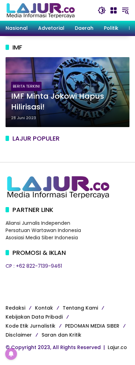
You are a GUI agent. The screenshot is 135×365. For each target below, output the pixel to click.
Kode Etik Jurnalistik (30, 325)
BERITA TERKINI (26, 86)
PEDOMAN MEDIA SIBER (92, 325)
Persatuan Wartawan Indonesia (43, 230)
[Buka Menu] (113, 10)
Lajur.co (117, 347)
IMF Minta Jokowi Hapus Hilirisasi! (57, 101)
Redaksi (15, 307)
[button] (102, 10)
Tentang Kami (80, 307)
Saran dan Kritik (61, 334)
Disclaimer (19, 334)
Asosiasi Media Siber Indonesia (42, 237)
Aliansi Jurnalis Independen (38, 223)
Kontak (44, 307)
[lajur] (40, 10)
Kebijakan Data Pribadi (34, 316)
